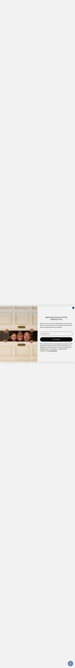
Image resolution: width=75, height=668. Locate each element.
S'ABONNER (56, 339)
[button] (70, 663)
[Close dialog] (73, 308)
